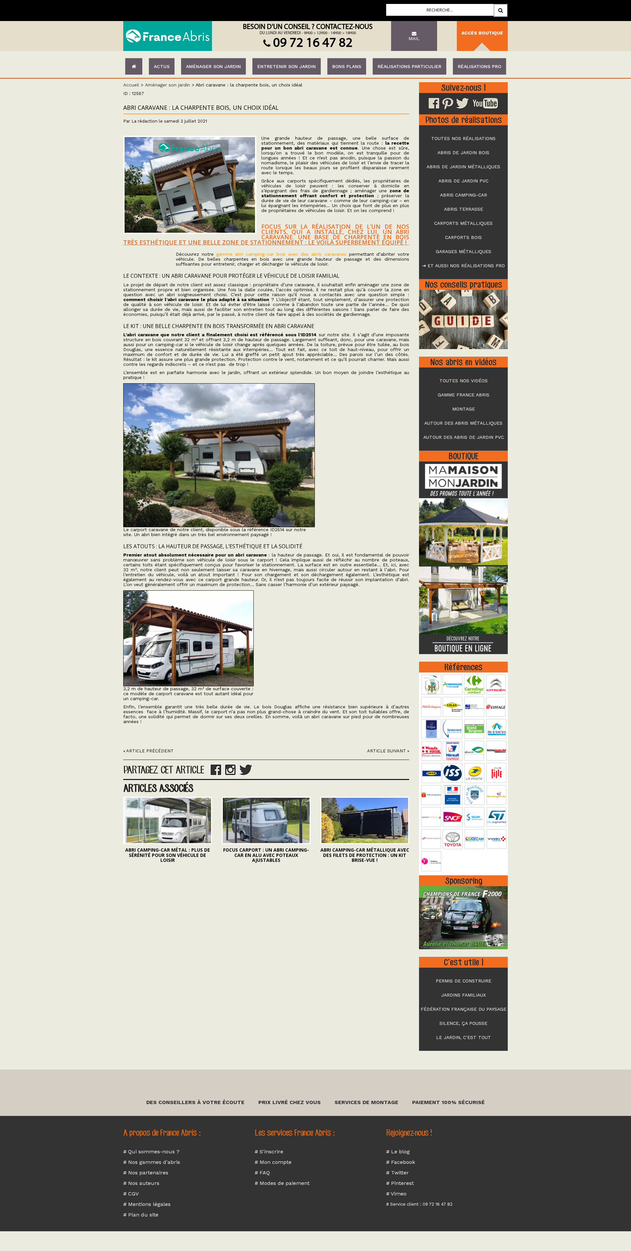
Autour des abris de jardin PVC (463, 437)
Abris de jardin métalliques (463, 166)
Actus (162, 66)
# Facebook (400, 1162)
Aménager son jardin (213, 66)
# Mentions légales (147, 1204)
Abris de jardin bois (463, 152)
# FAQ (262, 1172)
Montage (463, 409)
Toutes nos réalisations (463, 138)
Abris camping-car (463, 195)
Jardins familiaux (463, 995)
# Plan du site (140, 1215)
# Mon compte (273, 1162)
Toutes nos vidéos (463, 380)
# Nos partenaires (145, 1172)
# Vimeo (396, 1194)
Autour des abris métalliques (463, 423)
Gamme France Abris (463, 394)
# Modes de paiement (282, 1183)
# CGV (131, 1194)
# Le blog (398, 1151)
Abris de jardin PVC (463, 180)
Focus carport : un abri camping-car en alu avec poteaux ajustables (266, 855)
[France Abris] (167, 36)
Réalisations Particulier (409, 66)
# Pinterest (400, 1183)
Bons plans (346, 66)
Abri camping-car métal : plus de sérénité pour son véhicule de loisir (167, 855)
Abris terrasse (463, 209)
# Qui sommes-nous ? (151, 1151)
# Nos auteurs (141, 1183)
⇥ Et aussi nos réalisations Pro (463, 265)
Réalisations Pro (479, 66)
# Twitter (397, 1172)
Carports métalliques (463, 223)
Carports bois (463, 237)
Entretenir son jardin (286, 66)
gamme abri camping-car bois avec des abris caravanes (281, 254)
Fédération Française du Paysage (463, 1009)
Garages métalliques (463, 251)
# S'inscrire (269, 1151)
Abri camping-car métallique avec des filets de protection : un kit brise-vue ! (364, 855)
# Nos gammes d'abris (151, 1162)
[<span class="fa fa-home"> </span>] (133, 66)
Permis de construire (463, 980)
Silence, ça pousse (463, 1023)
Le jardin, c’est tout (463, 1037)
